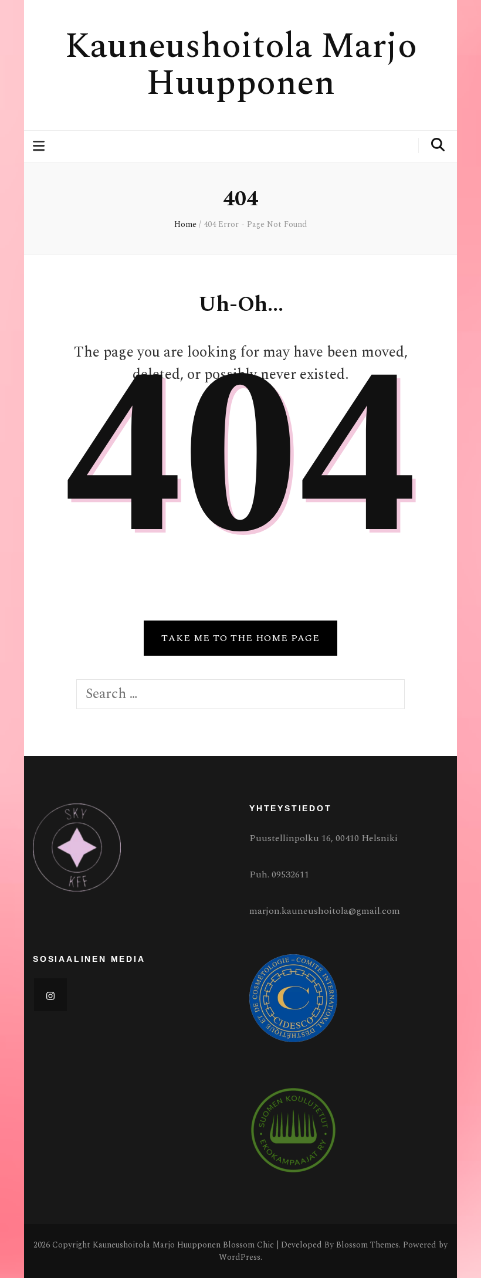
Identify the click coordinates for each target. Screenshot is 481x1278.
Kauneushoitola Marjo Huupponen (241, 64)
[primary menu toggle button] (40, 146)
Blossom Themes (367, 1245)
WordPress (239, 1257)
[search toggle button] (438, 145)
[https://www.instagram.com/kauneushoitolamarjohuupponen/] (50, 994)
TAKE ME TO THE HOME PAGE (240, 638)
